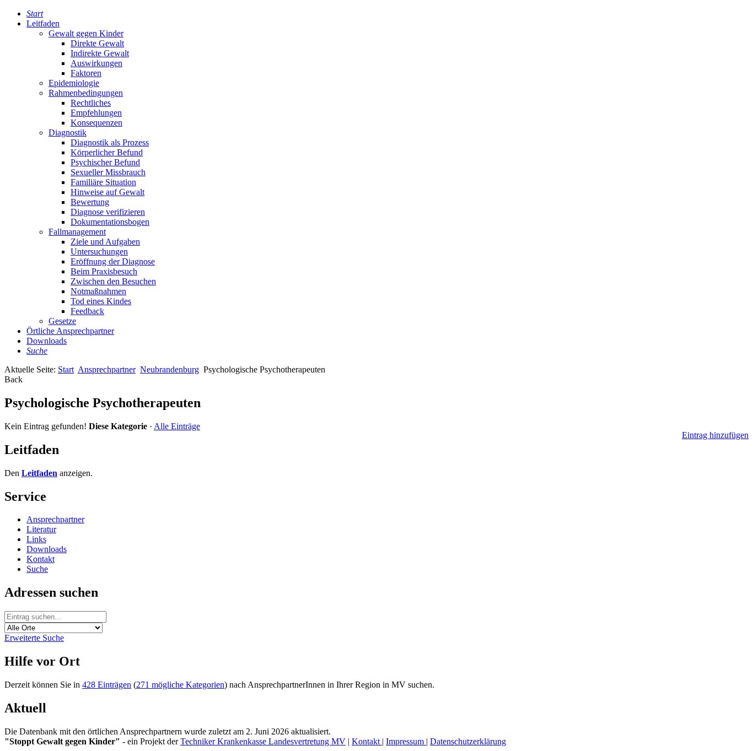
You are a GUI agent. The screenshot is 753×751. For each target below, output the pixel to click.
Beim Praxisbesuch (104, 271)
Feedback (87, 311)
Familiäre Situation (103, 182)
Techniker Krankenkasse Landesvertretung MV (263, 741)
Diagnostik (68, 132)
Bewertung (90, 202)
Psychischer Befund (105, 162)
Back (13, 379)
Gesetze (62, 321)
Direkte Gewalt (97, 43)
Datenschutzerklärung (468, 741)
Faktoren (86, 73)
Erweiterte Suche (34, 637)
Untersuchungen (99, 251)
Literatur (41, 529)
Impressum (406, 741)
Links (36, 539)
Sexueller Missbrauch (108, 172)
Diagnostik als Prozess (110, 142)
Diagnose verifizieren (108, 212)
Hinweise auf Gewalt (107, 192)
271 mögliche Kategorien (180, 684)
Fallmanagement (77, 231)
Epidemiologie (74, 83)
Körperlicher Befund (107, 152)
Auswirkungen (96, 63)
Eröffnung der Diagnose (113, 261)
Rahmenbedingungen (86, 93)
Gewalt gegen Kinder (86, 33)
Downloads (46, 340)
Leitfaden (43, 23)
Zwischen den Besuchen (113, 281)
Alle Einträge (177, 426)
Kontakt (40, 559)
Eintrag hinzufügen (715, 435)
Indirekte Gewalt (100, 53)
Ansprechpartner (107, 369)
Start (66, 369)
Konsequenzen (96, 122)
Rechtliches (91, 102)
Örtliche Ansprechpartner (70, 331)
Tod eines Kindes (101, 301)
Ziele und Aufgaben (105, 241)
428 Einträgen (106, 684)
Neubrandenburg (169, 369)
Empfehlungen (96, 112)
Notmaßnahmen (98, 291)
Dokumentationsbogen (110, 221)
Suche (37, 569)
